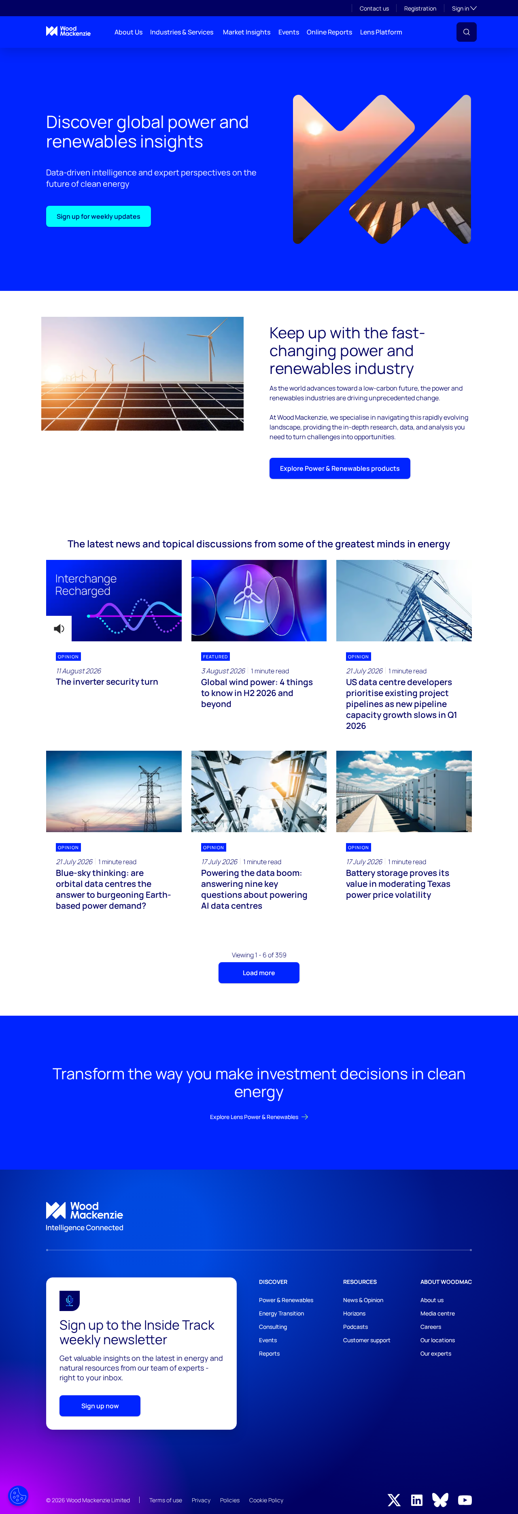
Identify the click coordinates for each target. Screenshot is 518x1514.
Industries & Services (181, 32)
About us (432, 1300)
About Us (128, 32)
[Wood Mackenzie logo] (68, 31)
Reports (269, 1353)
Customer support (367, 1340)
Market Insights (246, 32)
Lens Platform (381, 32)
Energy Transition (281, 1313)
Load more (259, 972)
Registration (420, 8)
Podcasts (355, 1326)
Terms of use (165, 1500)
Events (288, 32)
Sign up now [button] (100, 1405)
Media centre (437, 1313)
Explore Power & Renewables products (340, 468)
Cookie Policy (266, 1500)
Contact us (374, 8)
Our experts (435, 1353)
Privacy (201, 1500)
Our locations (437, 1340)
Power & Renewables (286, 1300)
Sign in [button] (464, 8)
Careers (430, 1326)
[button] (466, 32)
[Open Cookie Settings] (18, 1496)
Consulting (273, 1326)
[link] (259, 1217)
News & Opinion (363, 1300)
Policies (230, 1500)
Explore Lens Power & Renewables (254, 1117)
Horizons (354, 1313)
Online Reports (329, 32)
